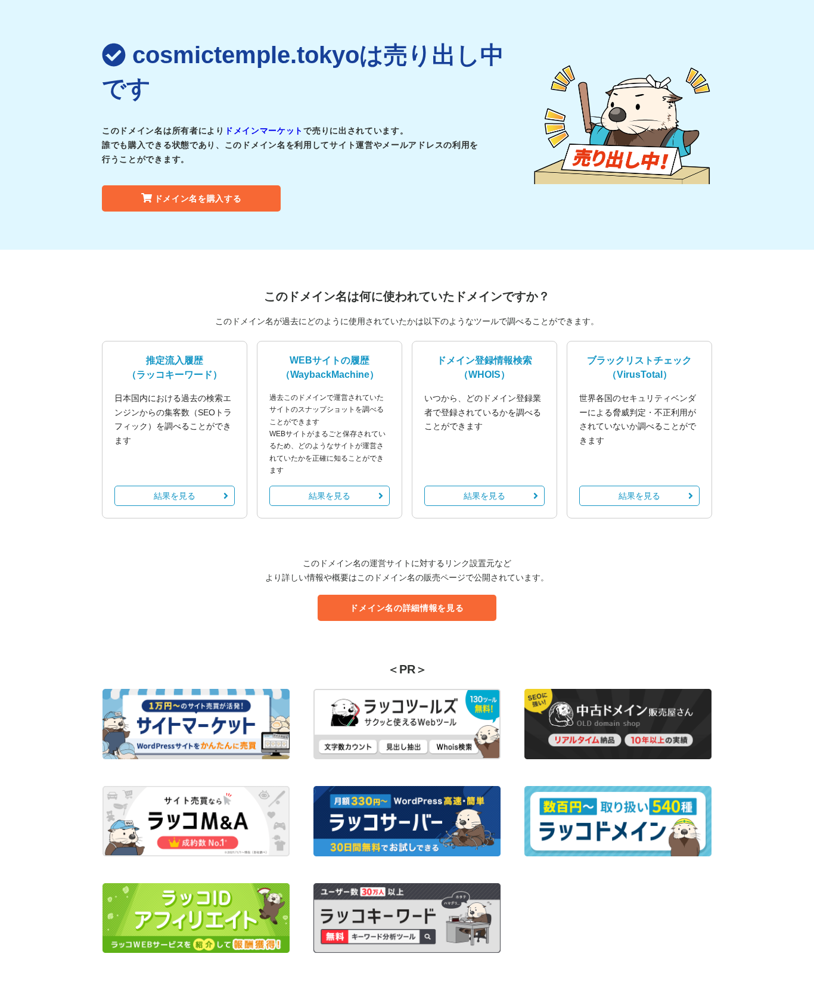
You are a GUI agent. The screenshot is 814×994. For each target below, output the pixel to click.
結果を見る (174, 496)
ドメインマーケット (264, 130)
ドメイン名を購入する (198, 198)
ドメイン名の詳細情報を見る (407, 608)
